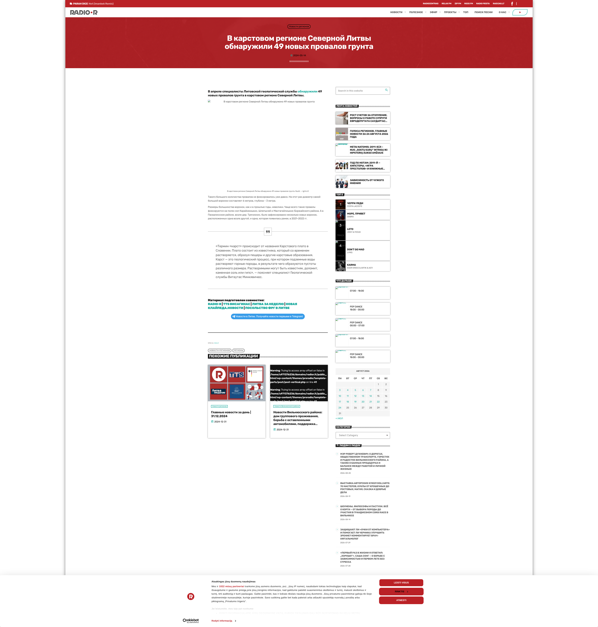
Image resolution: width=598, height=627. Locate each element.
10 (340, 396)
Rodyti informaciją (221, 621)
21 (370, 401)
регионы (238, 350)
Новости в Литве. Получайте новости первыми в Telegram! (269, 316)
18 (347, 401)
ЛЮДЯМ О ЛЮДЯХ (349, 445)
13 (363, 396)
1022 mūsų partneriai (231, 586)
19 (355, 401)
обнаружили (307, 91)
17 (340, 401)
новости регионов (219, 350)
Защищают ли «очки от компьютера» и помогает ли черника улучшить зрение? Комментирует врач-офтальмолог (365, 534)
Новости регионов (299, 26)
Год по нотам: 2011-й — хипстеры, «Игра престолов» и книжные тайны (366, 167)
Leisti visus (401, 582)
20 (363, 401)
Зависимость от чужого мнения (367, 182)
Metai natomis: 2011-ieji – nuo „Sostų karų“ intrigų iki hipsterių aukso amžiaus (368, 149)
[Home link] (83, 12)
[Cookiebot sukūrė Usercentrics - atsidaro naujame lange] (190, 621)
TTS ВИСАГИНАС (236, 304)
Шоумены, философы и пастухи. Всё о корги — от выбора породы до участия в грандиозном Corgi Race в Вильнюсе (364, 511)
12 (355, 396)
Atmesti (401, 600)
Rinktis (399, 591)
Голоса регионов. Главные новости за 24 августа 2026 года (369, 134)
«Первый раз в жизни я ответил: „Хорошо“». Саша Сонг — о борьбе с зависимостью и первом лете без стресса (362, 557)
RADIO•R (214, 304)
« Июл (339, 418)
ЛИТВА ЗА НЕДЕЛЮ (268, 304)
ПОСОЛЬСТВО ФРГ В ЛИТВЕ (267, 308)
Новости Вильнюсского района (286, 406)
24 (340, 407)
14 (370, 396)
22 (378, 401)
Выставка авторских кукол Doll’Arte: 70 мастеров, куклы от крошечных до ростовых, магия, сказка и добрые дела (365, 488)
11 (348, 396)
